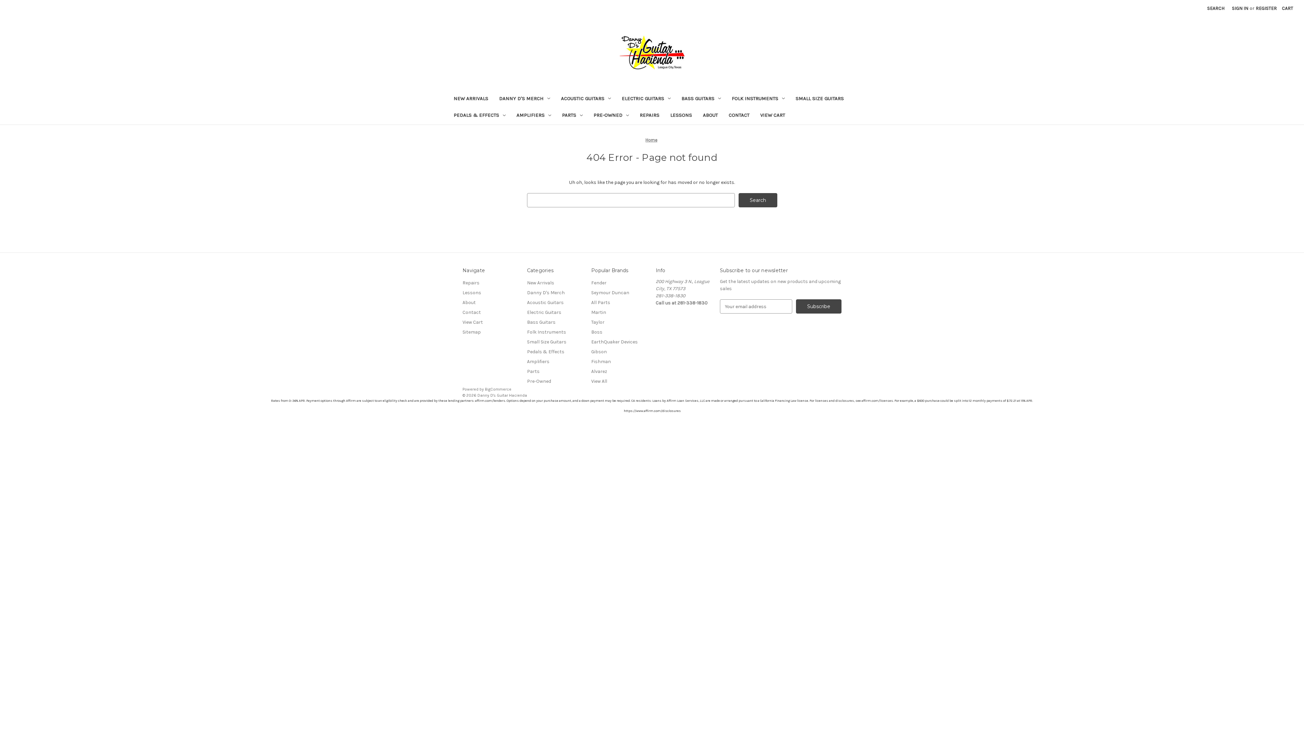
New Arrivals (471, 98)
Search (1216, 8)
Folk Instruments (755, 98)
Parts (569, 115)
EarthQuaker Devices (614, 342)
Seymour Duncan (610, 293)
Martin (598, 312)
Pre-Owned (608, 115)
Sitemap (472, 332)
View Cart (772, 115)
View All (599, 381)
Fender (598, 283)
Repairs (649, 115)
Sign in (1240, 8)
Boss (596, 332)
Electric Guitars (643, 98)
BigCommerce (498, 389)
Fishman (601, 361)
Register (1266, 8)
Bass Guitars (698, 98)
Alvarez (599, 371)
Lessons (681, 115)
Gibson (599, 352)
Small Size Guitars (820, 98)
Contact (739, 115)
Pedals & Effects (476, 115)
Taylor (597, 322)
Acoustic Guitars (582, 98)
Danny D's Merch (521, 98)
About (710, 115)
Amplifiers (531, 115)
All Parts (600, 302)
